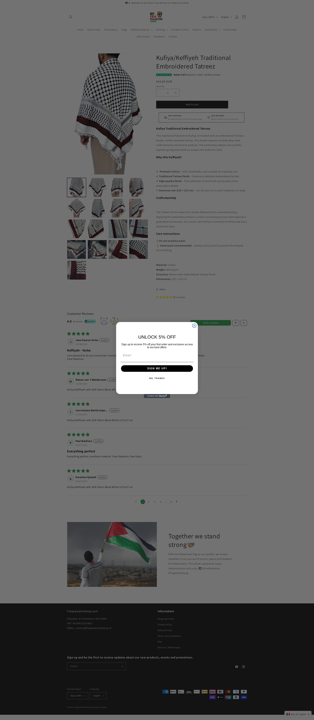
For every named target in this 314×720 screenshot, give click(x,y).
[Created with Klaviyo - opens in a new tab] (157, 396)
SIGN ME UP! (157, 368)
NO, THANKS (157, 378)
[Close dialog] (194, 326)
